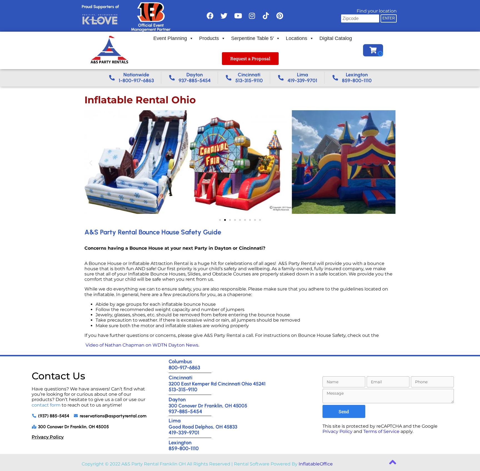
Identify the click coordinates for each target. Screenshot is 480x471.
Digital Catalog (335, 38)
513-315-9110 (183, 389)
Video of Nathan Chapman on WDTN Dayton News (142, 345)
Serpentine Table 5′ (252, 38)
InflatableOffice (316, 464)
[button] (90, 162)
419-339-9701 (184, 432)
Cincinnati (180, 377)
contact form (46, 405)
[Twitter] (224, 16)
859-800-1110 (184, 448)
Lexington (180, 442)
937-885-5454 (185, 411)
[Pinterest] (280, 16)
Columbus (180, 361)
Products (209, 38)
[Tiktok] (266, 16)
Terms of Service (381, 431)
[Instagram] (252, 16)
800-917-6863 (184, 367)
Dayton (177, 399)
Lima (175, 420)
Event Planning (170, 38)
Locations (296, 38)
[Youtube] (238, 16)
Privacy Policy (48, 437)
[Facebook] (210, 16)
